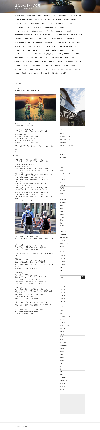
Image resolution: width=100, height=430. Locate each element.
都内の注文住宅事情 (57, 57)
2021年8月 (62, 261)
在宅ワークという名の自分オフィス (23, 19)
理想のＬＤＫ (69, 69)
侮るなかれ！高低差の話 (70, 19)
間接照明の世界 (38, 27)
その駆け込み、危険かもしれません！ (67, 46)
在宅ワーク (62, 196)
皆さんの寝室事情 (76, 54)
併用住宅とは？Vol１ (39, 46)
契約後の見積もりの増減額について (23, 34)
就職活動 (38, 69)
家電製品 (62, 208)
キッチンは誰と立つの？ (60, 15)
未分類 (53, 69)
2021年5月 (62, 270)
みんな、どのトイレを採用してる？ (44, 34)
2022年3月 (62, 258)
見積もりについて (33, 73)
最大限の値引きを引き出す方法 (22, 42)
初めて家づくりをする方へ (65, 27)
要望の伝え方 (18, 38)
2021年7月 (62, 264)
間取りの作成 (55, 73)
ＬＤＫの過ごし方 (70, 23)
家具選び (62, 205)
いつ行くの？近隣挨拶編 (62, 34)
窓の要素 (77, 69)
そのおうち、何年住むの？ (57, 38)
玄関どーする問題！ (19, 57)
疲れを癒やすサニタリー (50, 54)
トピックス (17, 65)
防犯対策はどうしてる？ (58, 50)
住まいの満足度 (57, 19)
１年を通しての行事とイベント (37, 23)
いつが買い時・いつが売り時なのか (23, 54)
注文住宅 (60, 69)
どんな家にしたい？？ (40, 61)
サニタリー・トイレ (81, 61)
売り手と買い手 (18, 69)
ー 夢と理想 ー (70, 38)
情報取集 (62, 217)
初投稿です (52, 61)
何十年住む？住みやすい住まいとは (23, 61)
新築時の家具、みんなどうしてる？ (54, 31)
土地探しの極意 (31, 15)
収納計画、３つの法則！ (77, 34)
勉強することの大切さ (37, 31)
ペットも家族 (70, 50)
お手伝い (62, 167)
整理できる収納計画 (64, 54)
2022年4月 (62, 255)
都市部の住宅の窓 (62, 42)
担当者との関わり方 (19, 15)
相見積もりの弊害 (37, 42)
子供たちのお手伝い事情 (75, 15)
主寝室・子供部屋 (36, 65)
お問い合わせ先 (69, 61)
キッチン (62, 170)
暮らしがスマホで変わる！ (44, 15)
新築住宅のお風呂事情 (50, 27)
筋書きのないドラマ (42, 38)
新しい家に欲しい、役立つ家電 (42, 19)
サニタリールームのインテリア (55, 23)
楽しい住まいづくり (28, 5)
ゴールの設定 (45, 50)
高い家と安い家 (51, 46)
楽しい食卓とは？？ (32, 57)
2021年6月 (62, 267)
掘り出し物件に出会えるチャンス (23, 46)
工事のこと (46, 69)
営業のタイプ (36, 50)
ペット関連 (26, 65)
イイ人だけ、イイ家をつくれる (22, 50)
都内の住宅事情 (45, 73)
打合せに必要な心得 (65, 133)
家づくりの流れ (29, 69)
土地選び (73, 65)
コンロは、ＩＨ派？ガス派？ (22, 31)
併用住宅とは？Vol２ (29, 38)
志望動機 (68, 31)
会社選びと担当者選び (74, 42)
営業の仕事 (38, 54)
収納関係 (57, 65)
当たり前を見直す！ (50, 42)
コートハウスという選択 (21, 23)
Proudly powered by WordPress (22, 426)
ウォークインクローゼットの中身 (23, 27)
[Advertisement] (72, 404)
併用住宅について (47, 65)
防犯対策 (63, 73)
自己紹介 (60, 61)
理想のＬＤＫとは (44, 57)
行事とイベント (64, 231)
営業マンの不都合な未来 (66, 136)
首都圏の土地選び (69, 57)
